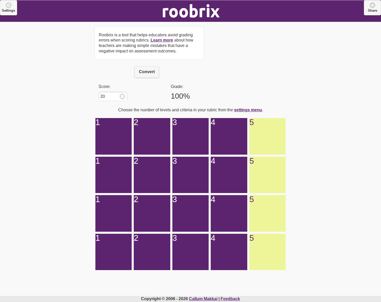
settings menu (248, 110)
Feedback (230, 299)
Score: (104, 86)
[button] (372, 7)
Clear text (122, 96)
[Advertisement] (248, 54)
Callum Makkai (203, 299)
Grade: (177, 86)
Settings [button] (8, 10)
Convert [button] (147, 72)
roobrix (191, 11)
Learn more (162, 40)
